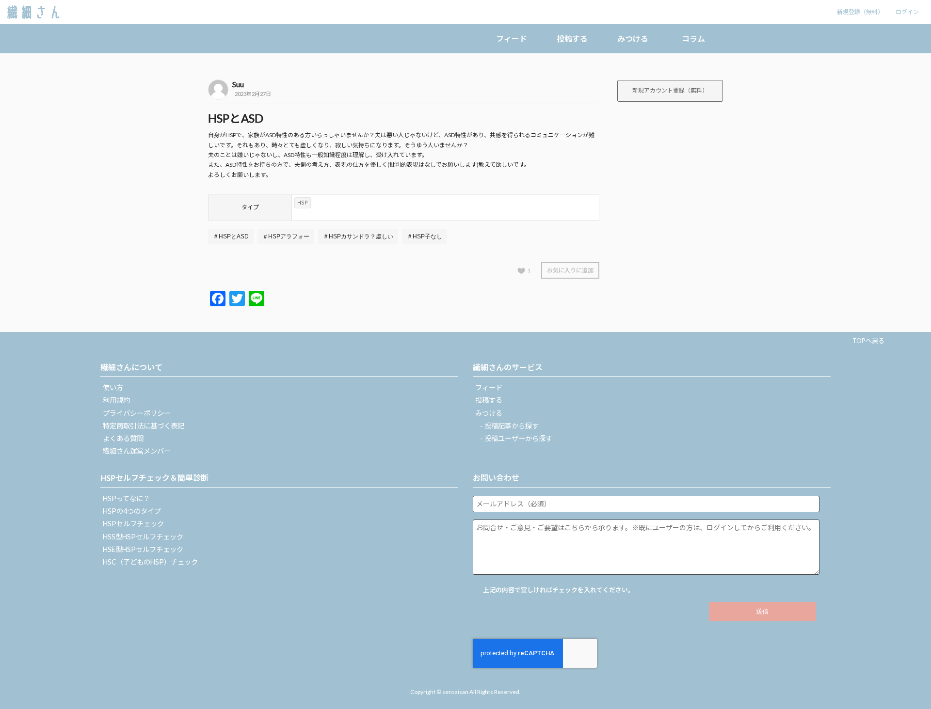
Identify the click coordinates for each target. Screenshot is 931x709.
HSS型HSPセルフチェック (143, 537)
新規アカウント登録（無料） (670, 90)
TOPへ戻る (868, 341)
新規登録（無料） (860, 12)
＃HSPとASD (231, 236)
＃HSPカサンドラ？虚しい (358, 236)
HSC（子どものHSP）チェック (150, 562)
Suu (238, 84)
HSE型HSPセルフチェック (143, 549)
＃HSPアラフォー (285, 236)
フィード (511, 38)
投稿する (572, 38)
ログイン (907, 12)
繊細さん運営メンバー (137, 451)
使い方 (113, 387)
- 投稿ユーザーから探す (516, 438)
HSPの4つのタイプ (132, 511)
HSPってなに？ (126, 498)
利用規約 (116, 400)
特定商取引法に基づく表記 (143, 426)
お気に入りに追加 (570, 270)
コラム (693, 38)
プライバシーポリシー (137, 413)
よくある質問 (123, 438)
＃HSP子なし (424, 236)
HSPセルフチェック (133, 524)
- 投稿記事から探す (509, 426)
